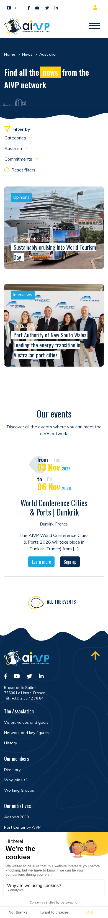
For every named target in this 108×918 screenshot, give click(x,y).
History (10, 742)
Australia (13, 148)
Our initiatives (17, 805)
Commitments (18, 159)
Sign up (70, 561)
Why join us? (15, 779)
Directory (12, 769)
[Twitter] (47, 8)
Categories (15, 138)
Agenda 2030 (16, 816)
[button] (10, 7)
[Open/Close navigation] (94, 26)
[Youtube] (37, 8)
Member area (96, 7)
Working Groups (19, 790)
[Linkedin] (56, 8)
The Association (19, 711)
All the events (61, 601)
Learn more (41, 561)
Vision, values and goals (26, 722)
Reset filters (23, 170)
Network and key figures (26, 732)
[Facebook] (28, 8)
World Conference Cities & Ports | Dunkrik (54, 507)
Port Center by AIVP (22, 827)
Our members (16, 758)
